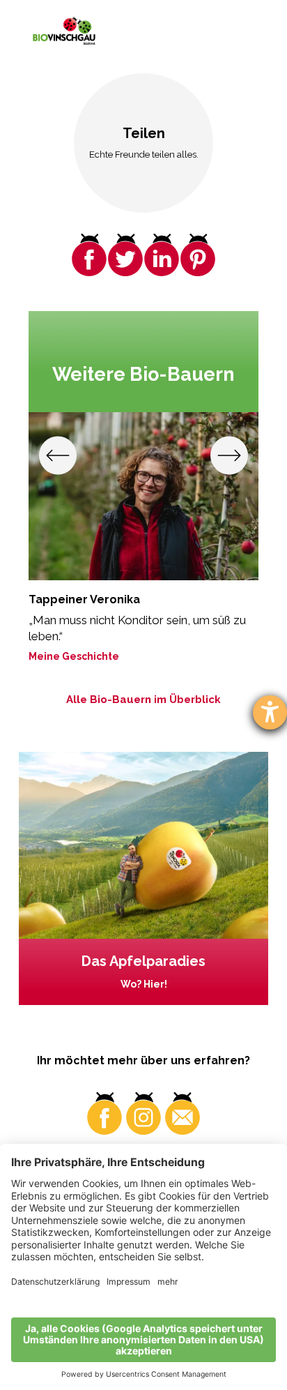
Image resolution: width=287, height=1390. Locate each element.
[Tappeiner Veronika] (144, 496)
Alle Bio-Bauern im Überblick (143, 699)
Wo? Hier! (144, 984)
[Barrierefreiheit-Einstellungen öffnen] (270, 712)
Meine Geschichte (74, 656)
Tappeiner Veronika (84, 599)
